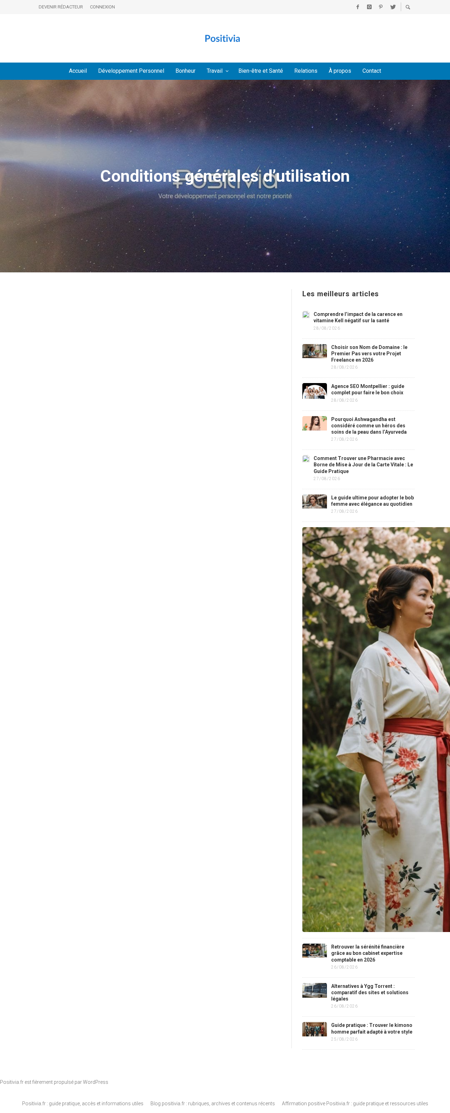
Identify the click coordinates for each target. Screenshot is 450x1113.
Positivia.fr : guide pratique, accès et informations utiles (82, 1103)
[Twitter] (392, 7)
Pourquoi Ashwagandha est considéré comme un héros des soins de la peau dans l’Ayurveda (369, 425)
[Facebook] (357, 7)
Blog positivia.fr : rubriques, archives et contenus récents (212, 1103)
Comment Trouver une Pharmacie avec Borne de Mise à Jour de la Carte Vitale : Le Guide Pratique (363, 464)
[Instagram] (369, 7)
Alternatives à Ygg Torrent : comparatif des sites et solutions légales (370, 992)
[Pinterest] (380, 7)
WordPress (95, 1082)
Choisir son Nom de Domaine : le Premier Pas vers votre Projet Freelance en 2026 (369, 353)
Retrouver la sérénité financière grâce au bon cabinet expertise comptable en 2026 (367, 953)
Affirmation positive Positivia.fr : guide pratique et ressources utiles (355, 1103)
